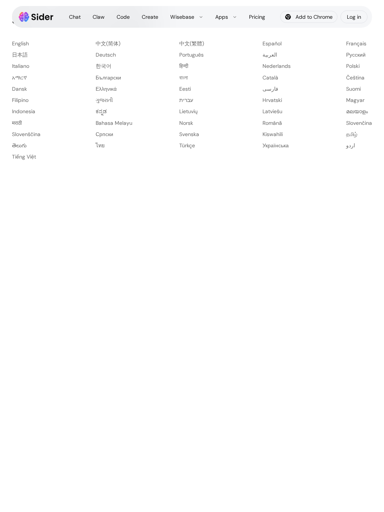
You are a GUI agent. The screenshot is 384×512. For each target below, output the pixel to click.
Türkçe (187, 145)
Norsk (186, 123)
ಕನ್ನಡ (101, 111)
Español (272, 43)
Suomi (353, 88)
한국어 (103, 66)
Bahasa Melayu (114, 123)
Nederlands (276, 66)
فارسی (270, 88)
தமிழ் (351, 134)
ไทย (100, 145)
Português (191, 54)
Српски (104, 134)
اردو (350, 145)
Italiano (20, 66)
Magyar (355, 100)
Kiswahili (272, 134)
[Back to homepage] (36, 16)
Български (108, 77)
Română (272, 123)
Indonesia (23, 111)
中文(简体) (108, 43)
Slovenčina (359, 123)
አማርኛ (19, 77)
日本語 (20, 54)
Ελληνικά (106, 88)
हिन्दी (183, 66)
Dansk (19, 88)
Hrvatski (272, 100)
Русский (356, 54)
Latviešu (272, 111)
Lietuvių (188, 111)
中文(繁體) (191, 43)
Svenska (189, 134)
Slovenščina (26, 134)
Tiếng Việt (24, 156)
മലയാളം (357, 111)
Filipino (20, 100)
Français (356, 43)
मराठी (17, 123)
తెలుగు (19, 145)
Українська (275, 145)
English (20, 43)
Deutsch (106, 54)
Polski (353, 66)
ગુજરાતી (104, 100)
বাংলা (183, 77)
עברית (186, 100)
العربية (269, 54)
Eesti (185, 88)
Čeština (355, 77)
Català (270, 77)
